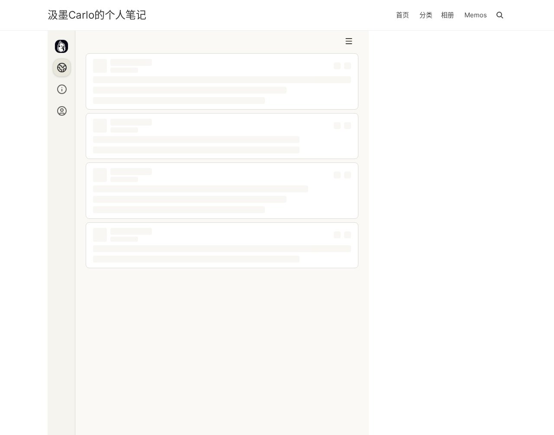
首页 (402, 15)
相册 (447, 15)
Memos (475, 15)
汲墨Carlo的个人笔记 (97, 15)
